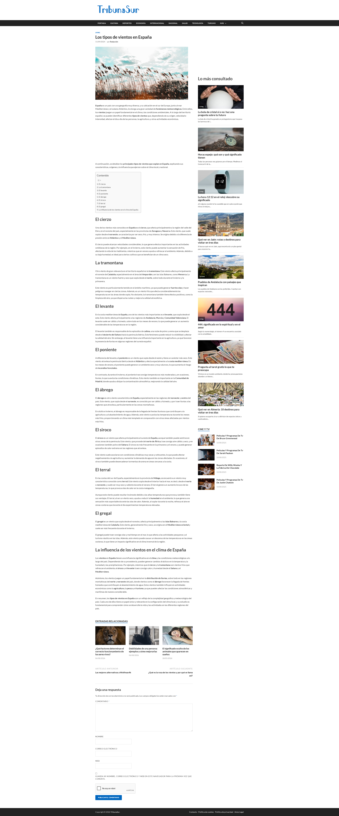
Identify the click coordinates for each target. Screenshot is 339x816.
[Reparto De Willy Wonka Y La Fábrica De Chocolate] (206, 465)
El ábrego (102, 197)
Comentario (102, 701)
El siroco (102, 200)
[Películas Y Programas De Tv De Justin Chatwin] (206, 480)
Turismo (212, 23)
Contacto (193, 812)
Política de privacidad (224, 812)
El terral (102, 203)
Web (97, 761)
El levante (103, 190)
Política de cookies (206, 812)
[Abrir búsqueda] (242, 23)
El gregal (102, 206)
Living (97, 33)
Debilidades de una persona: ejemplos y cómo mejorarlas (143, 650)
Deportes (127, 23)
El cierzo (102, 184)
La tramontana (105, 187)
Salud (185, 23)
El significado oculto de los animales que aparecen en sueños (175, 651)
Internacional (157, 23)
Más (222, 23)
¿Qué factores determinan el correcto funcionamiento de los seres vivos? (109, 651)
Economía (141, 23)
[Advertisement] (195, 10)
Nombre (99, 736)
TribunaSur (115, 812)
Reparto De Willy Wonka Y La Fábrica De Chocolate (229, 466)
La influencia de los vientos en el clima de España (118, 210)
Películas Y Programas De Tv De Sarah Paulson (230, 451)
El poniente (103, 194)
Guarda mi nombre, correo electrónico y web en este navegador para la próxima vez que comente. (143, 777)
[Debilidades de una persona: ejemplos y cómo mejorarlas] (144, 636)
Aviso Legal (239, 812)
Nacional (173, 23)
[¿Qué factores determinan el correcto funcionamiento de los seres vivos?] (110, 636)
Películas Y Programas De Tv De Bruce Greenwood (230, 437)
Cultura (114, 23)
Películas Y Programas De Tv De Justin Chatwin (230, 481)
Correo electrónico (106, 749)
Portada (102, 23)
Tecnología (197, 23)
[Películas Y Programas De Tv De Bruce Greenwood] (206, 436)
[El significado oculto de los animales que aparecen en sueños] (177, 636)
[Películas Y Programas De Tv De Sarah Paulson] (206, 450)
